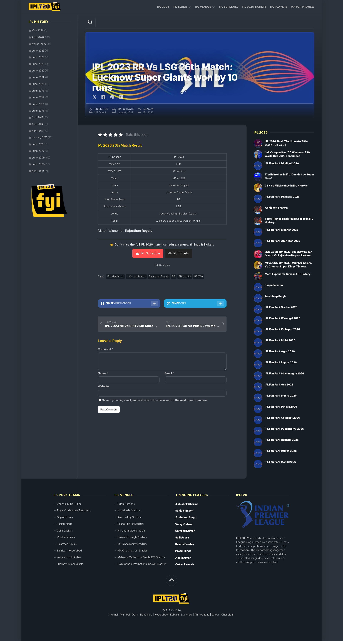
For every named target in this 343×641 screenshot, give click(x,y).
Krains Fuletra (184, 544)
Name (103, 373)
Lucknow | (187, 614)
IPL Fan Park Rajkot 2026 (281, 450)
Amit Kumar (183, 557)
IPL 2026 (163, 6)
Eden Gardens (126, 503)
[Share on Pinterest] (112, 97)
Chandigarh (228, 614)
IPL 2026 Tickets (254, 6)
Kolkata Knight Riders (69, 557)
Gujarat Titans (65, 517)
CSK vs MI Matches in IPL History (286, 185)
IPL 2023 (148, 112)
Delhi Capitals (65, 530)
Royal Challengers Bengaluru (74, 510)
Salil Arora (182, 537)
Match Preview (302, 6)
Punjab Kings (64, 523)
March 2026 (39, 43)
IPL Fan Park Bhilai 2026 (280, 340)
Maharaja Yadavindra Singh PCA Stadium (141, 557)
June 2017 (38, 104)
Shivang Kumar (185, 530)
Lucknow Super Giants (70, 563)
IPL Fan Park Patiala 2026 (281, 406)
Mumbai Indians (66, 537)
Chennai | (113, 614)
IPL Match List (115, 276)
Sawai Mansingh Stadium (173, 213)
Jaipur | (216, 614)
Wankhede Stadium (129, 510)
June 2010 (38, 150)
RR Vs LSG (185, 276)
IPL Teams (180, 6)
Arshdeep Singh (275, 296)
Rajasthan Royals (159, 276)
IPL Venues (203, 6)
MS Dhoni (100, 112)
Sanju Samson (274, 285)
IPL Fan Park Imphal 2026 (281, 362)
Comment (105, 349)
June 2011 (37, 144)
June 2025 (38, 50)
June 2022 (38, 70)
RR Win (198, 276)
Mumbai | (125, 614)
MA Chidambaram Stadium (133, 550)
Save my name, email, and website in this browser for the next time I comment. (155, 400)
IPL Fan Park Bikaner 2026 (281, 229)
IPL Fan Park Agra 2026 (280, 351)
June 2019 (38, 90)
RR (174, 178)
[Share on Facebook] (103, 97)
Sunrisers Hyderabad (69, 550)
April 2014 (37, 124)
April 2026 (38, 37)
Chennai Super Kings (69, 503)
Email (169, 373)
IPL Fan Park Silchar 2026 (281, 307)
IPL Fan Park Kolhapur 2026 (282, 329)
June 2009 (38, 157)
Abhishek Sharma (276, 207)
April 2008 (38, 170)
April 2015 (37, 117)
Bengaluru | (147, 614)
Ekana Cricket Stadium (131, 523)
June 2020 (38, 83)
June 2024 (38, 57)
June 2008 (38, 164)
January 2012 (39, 137)
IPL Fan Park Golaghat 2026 (282, 417)
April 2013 (37, 130)
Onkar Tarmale (184, 564)
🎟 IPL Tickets (178, 253)
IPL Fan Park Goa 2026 (279, 384)
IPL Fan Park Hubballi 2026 (282, 439)
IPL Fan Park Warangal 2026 (282, 318)
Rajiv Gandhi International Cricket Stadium (142, 563)
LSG (182, 178)
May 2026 (38, 30)
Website (103, 386)
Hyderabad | (162, 614)
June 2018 (38, 97)
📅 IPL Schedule (148, 253)
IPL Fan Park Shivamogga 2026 (284, 373)
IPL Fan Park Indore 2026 (281, 395)
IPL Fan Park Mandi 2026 (280, 461)
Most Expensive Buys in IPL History (287, 273)
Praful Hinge (183, 550)
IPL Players (278, 6)
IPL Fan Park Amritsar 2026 (282, 240)
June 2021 (38, 77)
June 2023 (38, 63)
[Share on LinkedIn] (120, 97)
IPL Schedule (228, 6)
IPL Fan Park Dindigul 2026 (282, 163)
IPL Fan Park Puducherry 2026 (284, 428)
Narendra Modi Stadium (131, 530)
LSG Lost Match (136, 276)
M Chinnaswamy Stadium (132, 543)
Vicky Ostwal (183, 524)
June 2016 (38, 110)
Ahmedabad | (203, 614)
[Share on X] (95, 97)
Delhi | (136, 614)
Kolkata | (175, 614)
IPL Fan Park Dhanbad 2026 (282, 196)
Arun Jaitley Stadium (129, 517)
